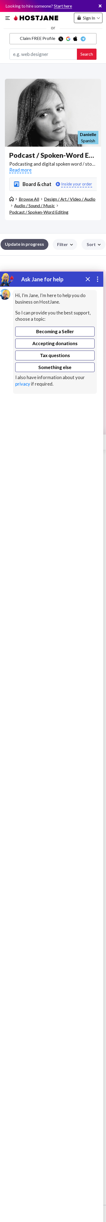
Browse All (29, 198)
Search (86, 53)
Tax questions (55, 355)
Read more (20, 170)
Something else (54, 367)
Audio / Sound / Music (34, 205)
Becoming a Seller (55, 331)
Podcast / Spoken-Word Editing (38, 212)
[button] (93, 244)
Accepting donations (54, 343)
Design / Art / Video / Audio (69, 198)
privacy (22, 384)
